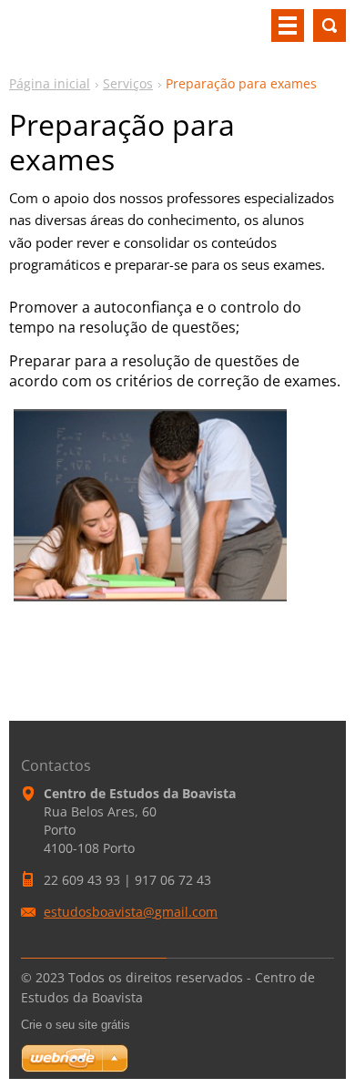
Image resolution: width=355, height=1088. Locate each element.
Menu (287, 25)
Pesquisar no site (329, 25)
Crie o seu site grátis (75, 1025)
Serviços (128, 83)
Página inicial (49, 83)
